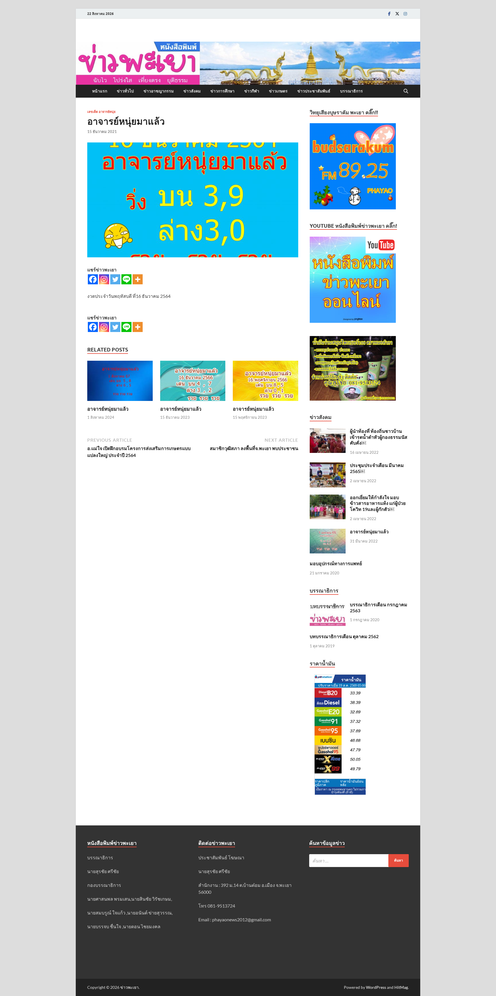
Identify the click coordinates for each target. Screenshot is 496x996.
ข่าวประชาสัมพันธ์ (313, 91)
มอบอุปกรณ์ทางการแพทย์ (336, 563)
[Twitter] (397, 14)
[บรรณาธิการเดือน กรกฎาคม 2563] (328, 605)
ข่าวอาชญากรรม (159, 91)
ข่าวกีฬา (251, 91)
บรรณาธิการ (351, 91)
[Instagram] (405, 14)
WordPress (376, 987)
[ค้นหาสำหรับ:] (359, 860)
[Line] (126, 279)
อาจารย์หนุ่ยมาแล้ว (108, 409)
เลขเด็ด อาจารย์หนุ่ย (101, 112)
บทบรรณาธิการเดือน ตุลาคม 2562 (344, 636)
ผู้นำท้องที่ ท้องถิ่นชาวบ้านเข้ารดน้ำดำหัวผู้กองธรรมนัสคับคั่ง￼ (378, 437)
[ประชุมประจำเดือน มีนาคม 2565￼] (328, 465)
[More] (138, 279)
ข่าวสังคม (192, 91)
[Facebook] (389, 14)
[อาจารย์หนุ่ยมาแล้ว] (120, 382)
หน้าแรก (99, 91)
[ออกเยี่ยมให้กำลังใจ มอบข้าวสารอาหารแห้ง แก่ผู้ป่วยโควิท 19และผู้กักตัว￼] (328, 498)
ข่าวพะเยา (129, 987)
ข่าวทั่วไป (125, 91)
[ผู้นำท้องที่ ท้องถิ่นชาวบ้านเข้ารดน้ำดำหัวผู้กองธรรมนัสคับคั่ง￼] (328, 431)
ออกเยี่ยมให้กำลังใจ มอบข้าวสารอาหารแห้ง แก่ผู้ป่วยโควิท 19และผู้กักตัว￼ (378, 503)
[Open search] (406, 91)
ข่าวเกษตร (278, 91)
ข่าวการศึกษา (222, 91)
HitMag (401, 987)
